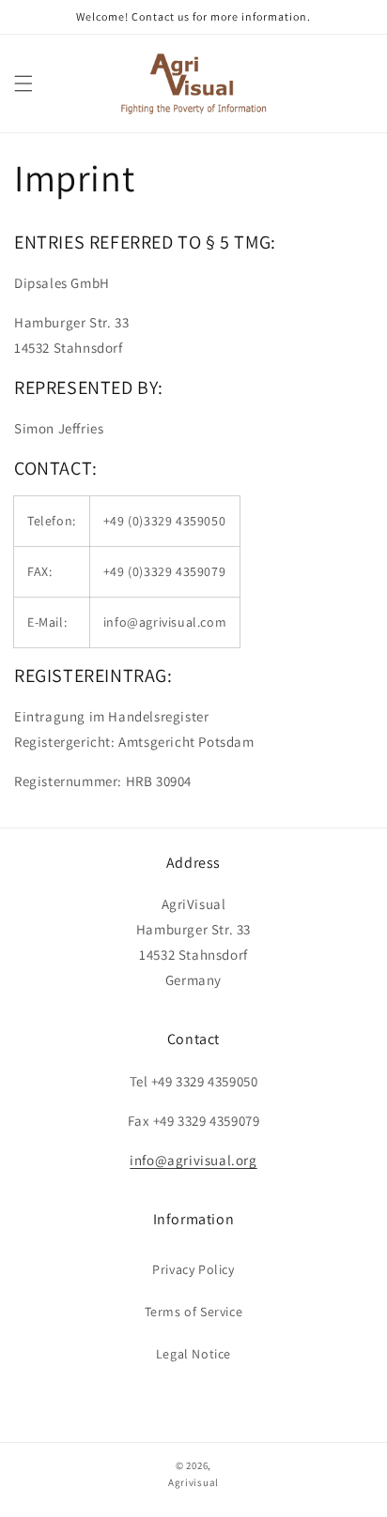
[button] (23, 83)
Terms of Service (194, 1311)
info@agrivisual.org (193, 1160)
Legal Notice (193, 1353)
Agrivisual (193, 1482)
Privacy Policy (193, 1269)
